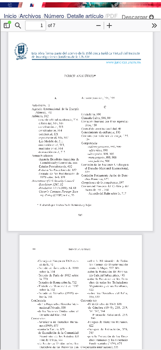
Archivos (31, 16)
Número (55, 16)
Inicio (11, 16)
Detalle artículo (86, 16)
